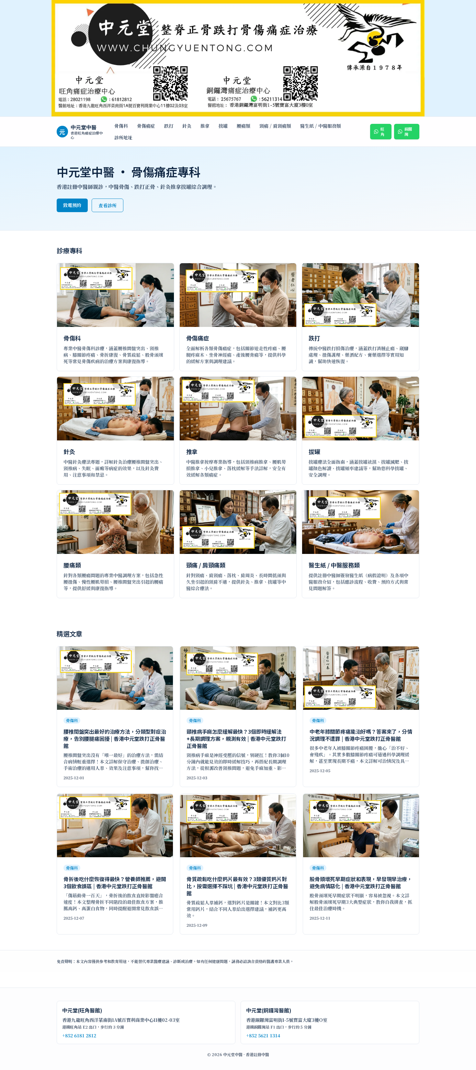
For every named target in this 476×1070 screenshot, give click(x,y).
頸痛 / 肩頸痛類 (275, 126)
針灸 (186, 126)
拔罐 (223, 126)
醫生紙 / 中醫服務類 (320, 126)
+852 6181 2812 (79, 1035)
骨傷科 (121, 126)
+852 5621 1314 (263, 1035)
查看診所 (107, 205)
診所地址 (123, 137)
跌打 (168, 126)
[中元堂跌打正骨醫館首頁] (238, 58)
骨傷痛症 (146, 126)
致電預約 (72, 205)
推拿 (205, 126)
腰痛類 (243, 126)
